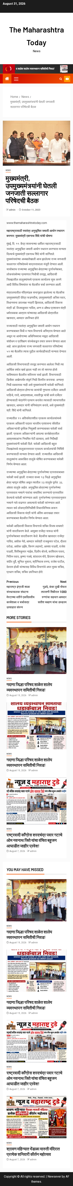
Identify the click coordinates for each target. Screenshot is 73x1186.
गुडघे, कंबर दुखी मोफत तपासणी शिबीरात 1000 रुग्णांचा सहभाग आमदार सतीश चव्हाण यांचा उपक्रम (52, 592)
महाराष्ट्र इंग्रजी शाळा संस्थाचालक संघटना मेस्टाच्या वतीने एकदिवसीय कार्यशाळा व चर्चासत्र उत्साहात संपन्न (20, 594)
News (8, 170)
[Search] (60, 79)
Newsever (54, 1176)
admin (12, 210)
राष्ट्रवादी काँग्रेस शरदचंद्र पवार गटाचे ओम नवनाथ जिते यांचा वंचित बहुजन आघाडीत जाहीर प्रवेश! (34, 840)
